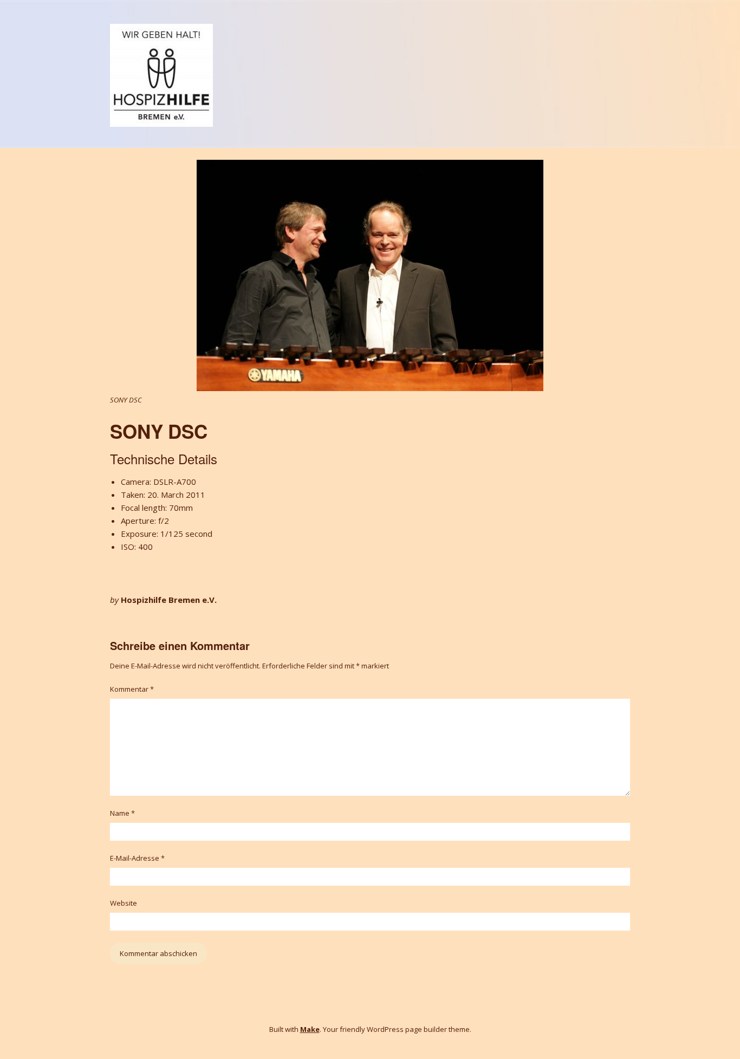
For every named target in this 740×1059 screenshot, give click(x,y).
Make (310, 1029)
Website (123, 903)
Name (122, 813)
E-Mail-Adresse (137, 858)
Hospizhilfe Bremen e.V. (169, 599)
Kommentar (132, 689)
